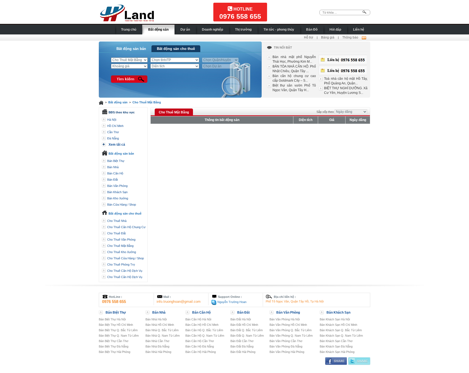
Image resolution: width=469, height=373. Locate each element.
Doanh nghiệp (212, 29)
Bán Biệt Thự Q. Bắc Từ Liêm (118, 330)
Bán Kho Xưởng (117, 198)
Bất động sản (158, 29)
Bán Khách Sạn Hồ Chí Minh (338, 324)
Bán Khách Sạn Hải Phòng (337, 351)
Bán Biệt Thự (115, 160)
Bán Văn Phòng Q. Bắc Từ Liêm (291, 330)
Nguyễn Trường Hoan (231, 302)
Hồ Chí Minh (115, 125)
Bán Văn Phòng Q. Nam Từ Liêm (291, 335)
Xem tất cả (117, 144)
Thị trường (243, 29)
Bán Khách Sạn (117, 192)
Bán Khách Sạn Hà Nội (335, 319)
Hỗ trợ (308, 37)
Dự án (185, 29)
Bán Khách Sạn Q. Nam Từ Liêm (341, 335)
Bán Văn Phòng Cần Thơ (286, 341)
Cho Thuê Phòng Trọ (121, 264)
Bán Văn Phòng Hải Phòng (287, 351)
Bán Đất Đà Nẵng (241, 346)
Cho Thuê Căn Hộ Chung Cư (126, 227)
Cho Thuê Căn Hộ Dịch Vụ (124, 270)
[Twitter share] (359, 360)
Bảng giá (327, 37)
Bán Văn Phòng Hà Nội (285, 319)
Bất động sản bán (131, 49)
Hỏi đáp (335, 29)
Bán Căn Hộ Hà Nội (198, 319)
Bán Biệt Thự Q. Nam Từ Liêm (119, 335)
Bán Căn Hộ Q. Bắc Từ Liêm (204, 330)
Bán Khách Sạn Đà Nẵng (336, 346)
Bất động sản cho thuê (176, 49)
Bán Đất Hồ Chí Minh (244, 324)
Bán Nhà (113, 167)
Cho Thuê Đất (116, 233)
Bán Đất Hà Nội (240, 319)
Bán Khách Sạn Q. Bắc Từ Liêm (341, 330)
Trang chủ (128, 29)
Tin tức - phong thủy (279, 29)
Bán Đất (112, 179)
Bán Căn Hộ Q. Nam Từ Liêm (204, 335)
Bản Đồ (312, 29)
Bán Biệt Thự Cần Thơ (113, 341)
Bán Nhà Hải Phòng (158, 351)
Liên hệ (358, 29)
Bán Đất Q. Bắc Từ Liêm (246, 330)
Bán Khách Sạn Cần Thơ (336, 341)
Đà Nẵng (113, 138)
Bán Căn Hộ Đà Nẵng (199, 346)
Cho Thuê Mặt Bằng (146, 102)
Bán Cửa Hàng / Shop (121, 204)
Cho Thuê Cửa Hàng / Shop (125, 258)
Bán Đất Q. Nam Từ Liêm (247, 335)
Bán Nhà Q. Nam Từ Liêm (162, 335)
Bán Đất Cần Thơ (241, 341)
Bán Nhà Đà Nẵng (157, 346)
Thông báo (350, 37)
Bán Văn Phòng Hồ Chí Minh (288, 324)
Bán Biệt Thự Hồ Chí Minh (116, 324)
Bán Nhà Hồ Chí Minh (159, 324)
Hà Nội (111, 119)
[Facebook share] (336, 360)
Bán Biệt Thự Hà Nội (112, 319)
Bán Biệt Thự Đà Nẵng (113, 346)
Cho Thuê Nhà (116, 220)
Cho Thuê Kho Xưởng (121, 252)
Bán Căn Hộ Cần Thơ (199, 341)
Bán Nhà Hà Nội (156, 319)
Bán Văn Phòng (117, 185)
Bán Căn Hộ (115, 173)
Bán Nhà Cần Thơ (157, 341)
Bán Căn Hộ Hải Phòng (200, 351)
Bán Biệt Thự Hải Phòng (114, 351)
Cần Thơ (113, 132)
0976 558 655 (240, 16)
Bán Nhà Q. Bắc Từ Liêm (162, 330)
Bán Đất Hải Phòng (242, 351)
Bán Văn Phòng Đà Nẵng (286, 346)
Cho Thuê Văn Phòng (121, 239)
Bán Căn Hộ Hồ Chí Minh (201, 324)
